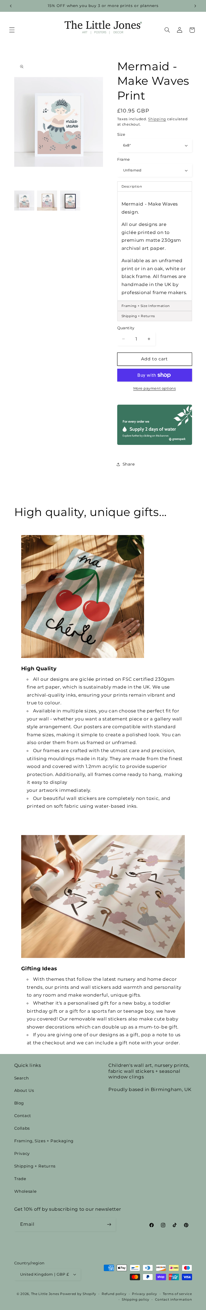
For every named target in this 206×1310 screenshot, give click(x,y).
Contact (22, 1115)
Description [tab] (132, 186)
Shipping (157, 119)
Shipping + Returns (35, 1166)
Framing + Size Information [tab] (146, 306)
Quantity (126, 328)
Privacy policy (144, 1294)
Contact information (173, 1299)
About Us (24, 1090)
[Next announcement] (195, 6)
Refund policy (114, 1294)
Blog (19, 1103)
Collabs (22, 1128)
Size (121, 134)
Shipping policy (135, 1299)
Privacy (22, 1153)
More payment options (154, 388)
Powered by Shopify (78, 1294)
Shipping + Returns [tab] (138, 316)
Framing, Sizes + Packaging (43, 1141)
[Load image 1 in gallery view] (24, 201)
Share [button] (129, 464)
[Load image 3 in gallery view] (70, 201)
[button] (12, 30)
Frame (123, 159)
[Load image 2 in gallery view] (47, 201)
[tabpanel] (154, 246)
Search (21, 1078)
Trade (20, 1178)
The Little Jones (45, 1294)
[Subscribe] (109, 1224)
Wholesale (25, 1191)
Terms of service (177, 1294)
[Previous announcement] (11, 6)
